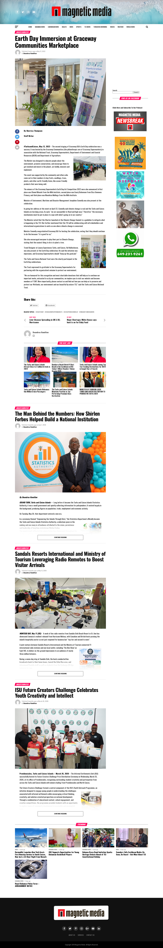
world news (131, 27)
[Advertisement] (126, 72)
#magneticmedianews (87, 312)
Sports (78, 27)
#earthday (40, 312)
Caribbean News (53, 27)
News (71, 27)
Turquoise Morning (100, 27)
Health (64, 27)
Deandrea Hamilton (30, 53)
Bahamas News (40, 27)
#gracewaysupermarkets (54, 312)
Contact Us (90, 935)
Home (30, 27)
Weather (120, 27)
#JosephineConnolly (71, 312)
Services (81, 935)
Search (115, 90)
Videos (112, 27)
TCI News (87, 27)
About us (72, 935)
